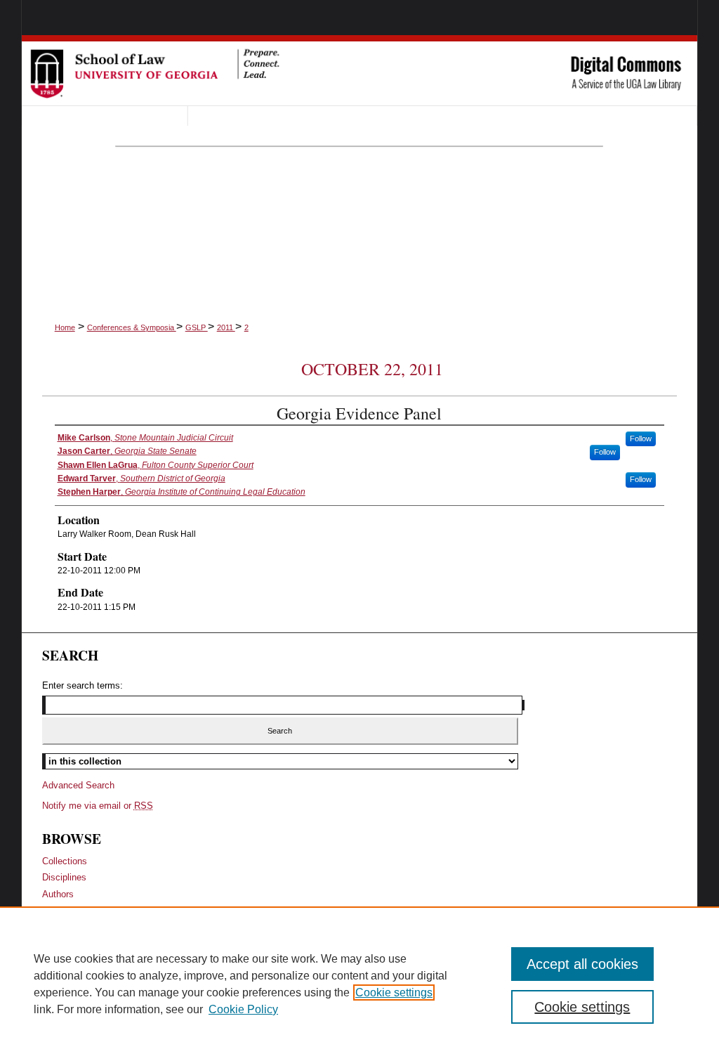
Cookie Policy (243, 1009)
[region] (359, 983)
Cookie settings (394, 992)
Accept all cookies (582, 964)
